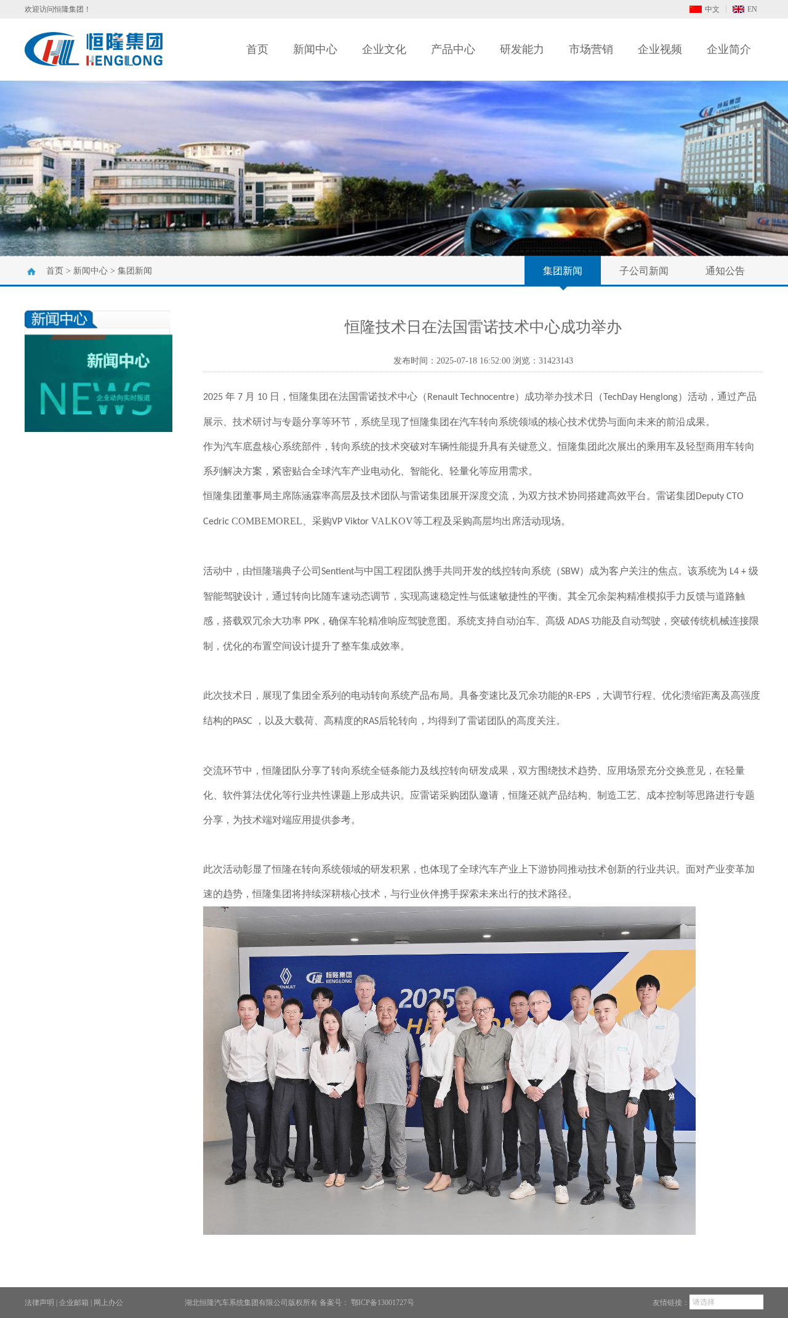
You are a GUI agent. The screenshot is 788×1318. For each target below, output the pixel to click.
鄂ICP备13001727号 (382, 1302)
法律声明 (39, 1302)
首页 (257, 49)
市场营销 (591, 49)
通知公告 (725, 271)
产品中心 (453, 49)
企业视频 (660, 49)
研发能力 (522, 49)
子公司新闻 (644, 271)
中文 (712, 9)
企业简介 (729, 49)
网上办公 (108, 1302)
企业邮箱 (74, 1302)
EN (752, 9)
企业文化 (384, 49)
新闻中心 (315, 49)
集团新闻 (135, 270)
